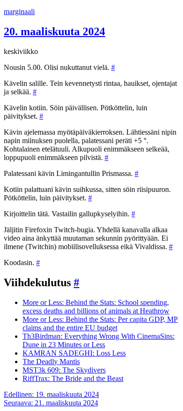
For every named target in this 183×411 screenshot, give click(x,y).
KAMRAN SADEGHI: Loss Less (74, 353)
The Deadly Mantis (51, 361)
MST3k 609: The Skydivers (64, 370)
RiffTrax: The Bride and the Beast (73, 378)
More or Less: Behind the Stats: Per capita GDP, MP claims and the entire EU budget (100, 323)
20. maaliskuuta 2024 (54, 31)
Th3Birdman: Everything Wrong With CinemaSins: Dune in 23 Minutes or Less (99, 340)
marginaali (19, 11)
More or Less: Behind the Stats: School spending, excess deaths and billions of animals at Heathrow (96, 306)
